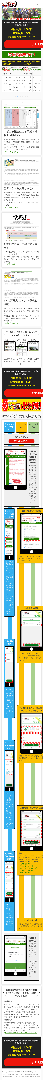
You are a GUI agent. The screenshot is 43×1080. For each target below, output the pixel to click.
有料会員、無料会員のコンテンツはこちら (21, 1033)
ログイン (38, 4)
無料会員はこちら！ (21, 441)
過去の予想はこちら (12, 323)
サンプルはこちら (11, 152)
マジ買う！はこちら (12, 264)
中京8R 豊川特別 (17, 70)
